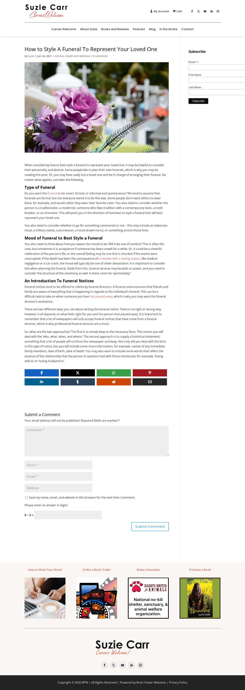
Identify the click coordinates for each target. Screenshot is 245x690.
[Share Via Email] (150, 381)
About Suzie (88, 29)
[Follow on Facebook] (192, 11)
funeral (52, 193)
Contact (187, 29)
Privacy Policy (178, 682)
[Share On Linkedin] (42, 381)
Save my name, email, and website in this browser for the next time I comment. (82, 497)
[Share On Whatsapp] (114, 372)
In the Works (168, 29)
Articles (59, 56)
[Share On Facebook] (42, 372)
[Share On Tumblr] (78, 381)
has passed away (101, 296)
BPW (85, 682)
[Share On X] (78, 372)
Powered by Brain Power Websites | (144, 682)
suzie (31, 56)
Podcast (139, 29)
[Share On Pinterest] (150, 372)
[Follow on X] (198, 11)
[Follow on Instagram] (217, 11)
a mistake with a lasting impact (119, 259)
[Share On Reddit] (114, 381)
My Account (161, 11)
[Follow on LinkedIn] (211, 11)
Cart (179, 11)
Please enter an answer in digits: (46, 505)
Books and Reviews (115, 29)
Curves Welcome (63, 29)
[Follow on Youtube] (205, 11)
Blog (152, 29)
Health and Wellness (77, 56)
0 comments (100, 56)
